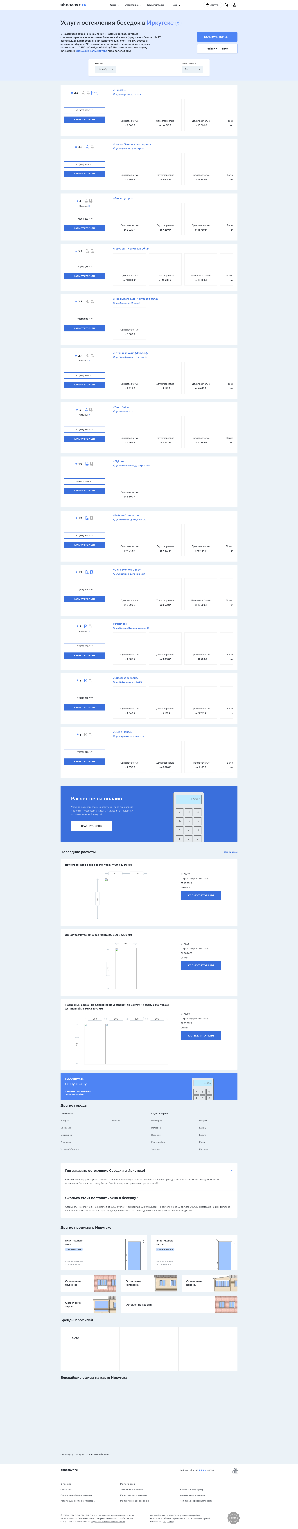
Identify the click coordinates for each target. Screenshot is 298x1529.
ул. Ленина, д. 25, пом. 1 (128, 303)
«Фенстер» (120, 623)
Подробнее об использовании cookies (108, 1521)
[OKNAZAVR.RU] (73, 5)
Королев (203, 1149)
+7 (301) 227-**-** (85, 219)
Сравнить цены (91, 826)
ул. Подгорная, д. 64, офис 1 (130, 148)
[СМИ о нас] (233, 1523)
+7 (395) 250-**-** (84, 646)
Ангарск (65, 1120)
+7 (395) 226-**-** (84, 375)
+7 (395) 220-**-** (84, 698)
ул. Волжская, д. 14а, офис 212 (131, 520)
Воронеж (155, 1135)
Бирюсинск (66, 1135)
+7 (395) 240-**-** (84, 535)
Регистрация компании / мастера (78, 1501)
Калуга (202, 1135)
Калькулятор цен (217, 37)
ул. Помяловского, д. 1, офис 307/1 (133, 466)
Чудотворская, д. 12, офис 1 (129, 94)
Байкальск (66, 1128)
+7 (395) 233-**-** (84, 164)
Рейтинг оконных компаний (134, 1501)
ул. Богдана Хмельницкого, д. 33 (132, 628)
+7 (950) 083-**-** (84, 110)
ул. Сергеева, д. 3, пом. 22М (130, 736)
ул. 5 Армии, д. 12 (124, 411)
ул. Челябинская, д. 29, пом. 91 (131, 357)
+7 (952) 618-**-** (85, 481)
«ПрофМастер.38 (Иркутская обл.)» (135, 299)
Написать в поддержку (191, 1489)
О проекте (66, 1484)
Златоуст (155, 1149)
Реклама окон (127, 1484)
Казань (202, 1128)
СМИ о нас (66, 1489)
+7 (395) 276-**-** (84, 752)
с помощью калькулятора (91, 51)
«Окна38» (119, 90)
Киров (202, 1142)
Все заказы (230, 852)
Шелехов (115, 1120)
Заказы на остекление (131, 1489)
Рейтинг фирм (217, 48)
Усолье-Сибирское (70, 1149)
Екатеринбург (158, 1142)
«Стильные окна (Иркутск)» (130, 353)
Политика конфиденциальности (196, 1501)
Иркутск (203, 1120)
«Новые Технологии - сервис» (132, 144)
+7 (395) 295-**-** (84, 589)
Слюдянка (66, 1142)
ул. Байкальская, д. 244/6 (129, 682)
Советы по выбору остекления (76, 1495)
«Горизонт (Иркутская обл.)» (131, 248)
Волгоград (156, 1120)
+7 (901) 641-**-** (84, 266)
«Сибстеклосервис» (125, 678)
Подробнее (168, 1521)
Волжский (156, 1128)
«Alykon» (118, 461)
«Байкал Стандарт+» (126, 515)
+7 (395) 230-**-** (84, 429)
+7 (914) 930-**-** (84, 319)
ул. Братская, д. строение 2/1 (130, 574)
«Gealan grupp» (123, 198)
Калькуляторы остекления (133, 1495)
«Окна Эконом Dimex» (127, 569)
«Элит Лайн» (121, 407)
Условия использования (192, 1495)
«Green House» (122, 732)
